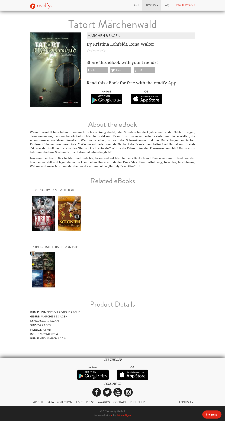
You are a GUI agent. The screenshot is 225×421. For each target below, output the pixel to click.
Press (90, 402)
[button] (151, 5)
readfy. (44, 5)
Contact (119, 402)
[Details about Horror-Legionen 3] (43, 213)
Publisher (137, 402)
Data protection (59, 402)
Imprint (37, 402)
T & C (79, 402)
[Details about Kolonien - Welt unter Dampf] (69, 213)
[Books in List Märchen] (43, 270)
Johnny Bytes (124, 415)
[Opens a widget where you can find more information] (211, 414)
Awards (104, 402)
